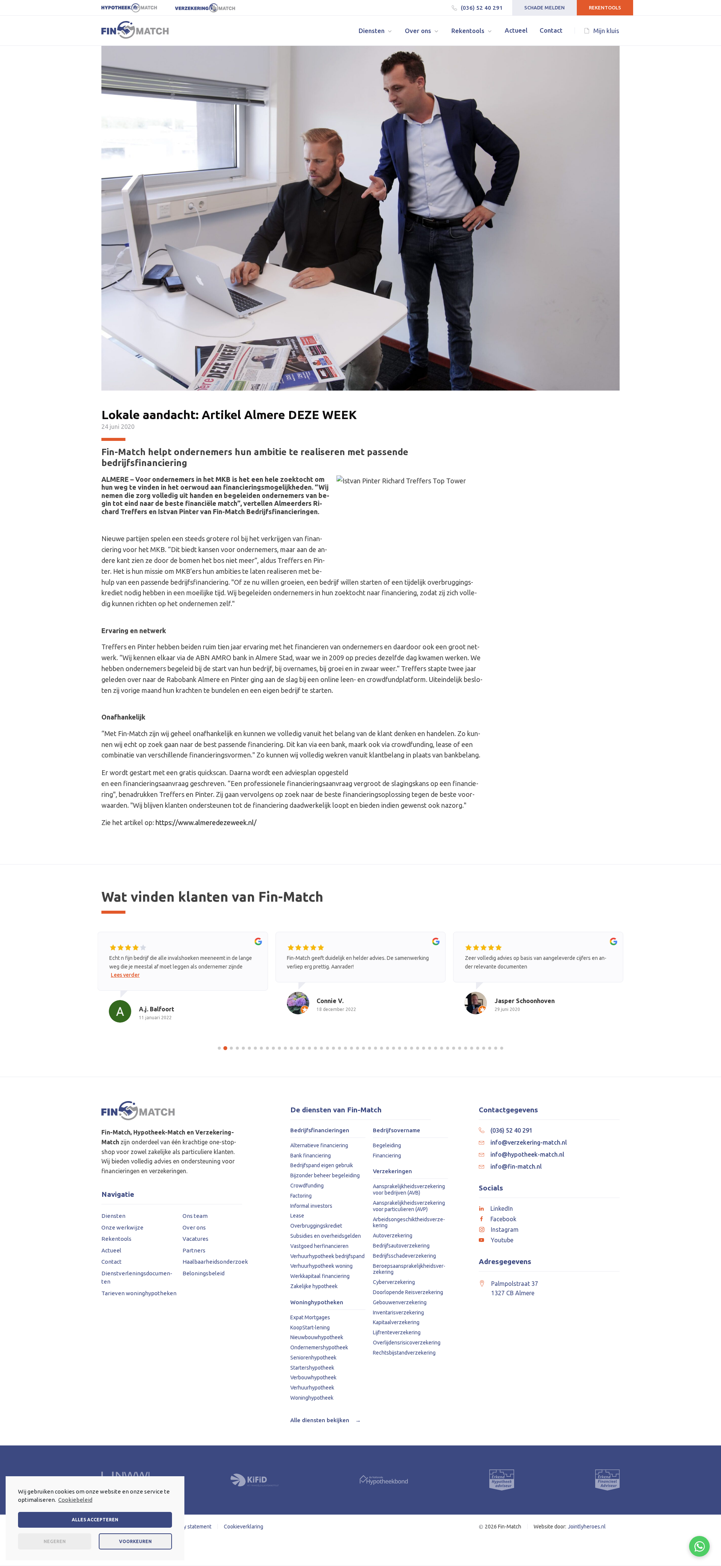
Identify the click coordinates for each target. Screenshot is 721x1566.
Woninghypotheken (316, 1302)
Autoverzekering (392, 1236)
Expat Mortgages (310, 1317)
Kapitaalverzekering (396, 1322)
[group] (183, 984)
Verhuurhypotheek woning (321, 1266)
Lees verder (125, 975)
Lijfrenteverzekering (397, 1332)
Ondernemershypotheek (319, 1347)
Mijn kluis (606, 30)
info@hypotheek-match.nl (527, 1154)
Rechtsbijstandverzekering (404, 1353)
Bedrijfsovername (396, 1130)
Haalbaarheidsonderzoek (215, 1261)
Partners (194, 1250)
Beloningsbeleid (204, 1273)
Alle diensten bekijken (325, 1420)
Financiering (387, 1156)
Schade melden (544, 7)
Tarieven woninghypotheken (138, 1293)
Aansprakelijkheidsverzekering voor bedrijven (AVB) (409, 1189)
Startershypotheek (312, 1368)
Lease (297, 1216)
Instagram (505, 1230)
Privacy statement (190, 1526)
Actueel (111, 1250)
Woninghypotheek (311, 1398)
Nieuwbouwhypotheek (316, 1337)
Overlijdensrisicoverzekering (406, 1343)
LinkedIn (501, 1208)
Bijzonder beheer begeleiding (325, 1175)
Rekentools (605, 7)
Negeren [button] (55, 1541)
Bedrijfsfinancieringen (319, 1130)
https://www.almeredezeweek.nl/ (205, 822)
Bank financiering (310, 1156)
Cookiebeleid (75, 1500)
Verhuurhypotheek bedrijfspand (327, 1256)
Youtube (502, 1240)
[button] (376, 30)
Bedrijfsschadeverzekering (404, 1256)
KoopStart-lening (310, 1328)
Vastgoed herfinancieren (319, 1246)
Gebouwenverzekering (400, 1302)
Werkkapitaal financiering (320, 1276)
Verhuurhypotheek (312, 1388)
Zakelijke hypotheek (314, 1286)
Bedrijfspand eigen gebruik (321, 1165)
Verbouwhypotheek (313, 1377)
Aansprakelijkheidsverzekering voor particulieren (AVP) (409, 1206)
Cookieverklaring (243, 1526)
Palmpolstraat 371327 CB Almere (514, 1288)
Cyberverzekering (394, 1282)
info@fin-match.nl (516, 1166)
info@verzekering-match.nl (528, 1142)
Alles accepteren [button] (95, 1519)
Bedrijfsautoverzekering (401, 1246)
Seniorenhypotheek (313, 1358)
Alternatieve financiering (319, 1145)
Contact (111, 1261)
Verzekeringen (392, 1171)
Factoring (301, 1196)
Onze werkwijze (122, 1227)
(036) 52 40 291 (482, 8)
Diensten (113, 1216)
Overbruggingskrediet (316, 1226)
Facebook (503, 1219)
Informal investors (311, 1206)
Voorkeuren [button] (135, 1541)
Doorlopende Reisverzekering (408, 1292)
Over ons (194, 1227)
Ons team (195, 1216)
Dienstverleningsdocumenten (136, 1277)
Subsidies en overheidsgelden (325, 1236)
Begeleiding (387, 1145)
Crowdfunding (307, 1186)
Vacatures (195, 1239)
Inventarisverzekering (398, 1313)
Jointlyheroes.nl (587, 1526)
